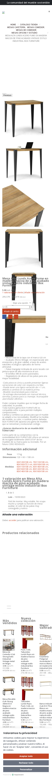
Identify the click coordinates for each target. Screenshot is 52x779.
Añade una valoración (34, 292)
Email (16, 317)
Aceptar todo (26, 756)
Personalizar (26, 769)
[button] (42, 9)
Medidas (6, 301)
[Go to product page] (10, 638)
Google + (10, 317)
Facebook (4, 317)
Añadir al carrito (11, 311)
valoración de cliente (12, 292)
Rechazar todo (26, 762)
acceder (12, 520)
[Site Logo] (9, 13)
